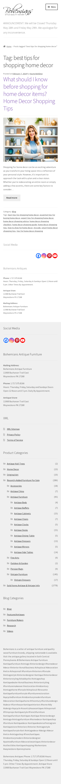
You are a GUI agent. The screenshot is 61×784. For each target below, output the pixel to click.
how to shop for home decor (20, 227)
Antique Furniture (19, 496)
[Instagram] (43, 255)
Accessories (16, 485)
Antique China (17, 491)
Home (9, 46)
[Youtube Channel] (54, 255)
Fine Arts (14, 557)
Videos (10, 631)
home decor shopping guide (24, 224)
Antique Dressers (22, 541)
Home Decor (13, 469)
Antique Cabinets (22, 513)
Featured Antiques (16, 614)
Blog (14, 211)
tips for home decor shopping (30, 231)
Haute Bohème (36, 73)
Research (11, 625)
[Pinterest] (49, 255)
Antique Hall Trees (16, 463)
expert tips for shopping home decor (37, 218)
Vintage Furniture (19, 574)
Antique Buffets (21, 507)
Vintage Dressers (22, 579)
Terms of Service (15, 440)
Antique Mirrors (21, 546)
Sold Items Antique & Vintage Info (23, 585)
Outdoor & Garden (19, 563)
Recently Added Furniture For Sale (23, 480)
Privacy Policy (13, 434)
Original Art (12, 474)
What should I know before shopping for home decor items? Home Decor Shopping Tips (29, 93)
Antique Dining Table (24, 535)
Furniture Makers (15, 620)
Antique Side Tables (23, 552)
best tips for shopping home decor (23, 215)
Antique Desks (21, 530)
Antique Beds (20, 502)
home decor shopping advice (16, 221)
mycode (37, 227)
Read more (11, 197)
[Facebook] (38, 255)
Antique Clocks (21, 524)
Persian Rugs (16, 568)
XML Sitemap (13, 429)
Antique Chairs (21, 519)
